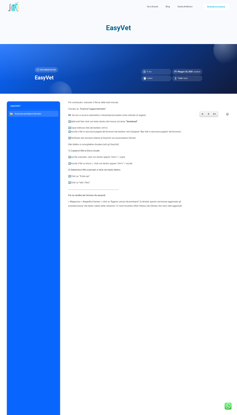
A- (203, 114)
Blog (168, 6)
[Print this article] (227, 114)
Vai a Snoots (152, 6)
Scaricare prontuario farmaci (28, 114)
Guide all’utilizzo (185, 6)
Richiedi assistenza (216, 7)
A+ (214, 114)
